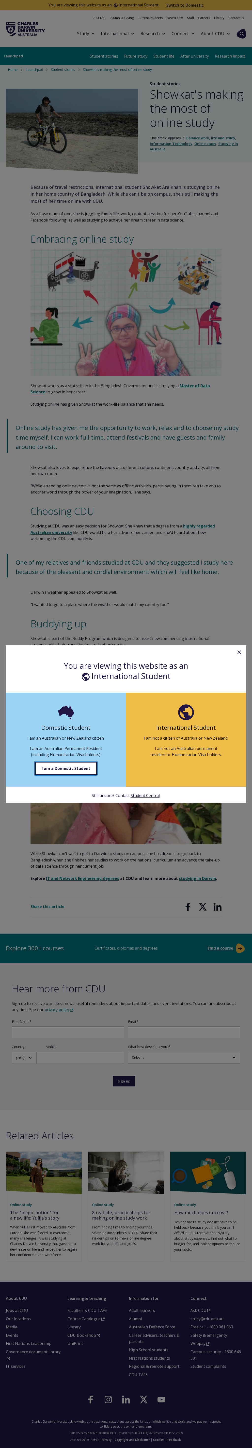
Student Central (145, 795)
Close (239, 652)
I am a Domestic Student (66, 768)
